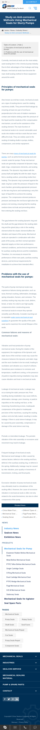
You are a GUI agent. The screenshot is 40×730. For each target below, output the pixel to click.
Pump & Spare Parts (13, 685)
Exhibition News (12, 537)
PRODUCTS (7, 543)
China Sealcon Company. (21, 716)
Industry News (21, 30)
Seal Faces (25, 625)
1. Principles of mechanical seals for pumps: (17, 48)
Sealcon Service (12, 669)
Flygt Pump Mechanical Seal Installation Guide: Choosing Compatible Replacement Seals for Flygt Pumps (30, 514)
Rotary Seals (27, 619)
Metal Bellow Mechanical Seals (18, 560)
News (12, 30)
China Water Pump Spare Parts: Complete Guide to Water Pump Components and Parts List (10, 510)
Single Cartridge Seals (15, 568)
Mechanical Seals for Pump (18, 548)
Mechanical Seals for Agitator (19, 599)
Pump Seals (10, 619)
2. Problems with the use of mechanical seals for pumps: (18, 53)
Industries (8, 663)
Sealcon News (11, 533)
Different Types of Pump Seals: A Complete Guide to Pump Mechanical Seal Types (30, 510)
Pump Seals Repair (12, 640)
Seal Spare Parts (12, 603)
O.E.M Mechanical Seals (15, 590)
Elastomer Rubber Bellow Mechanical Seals (20, 554)
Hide (20, 45)
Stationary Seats (12, 594)
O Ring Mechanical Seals (16, 573)
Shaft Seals (9, 625)
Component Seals (12, 646)
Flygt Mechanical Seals (15, 586)
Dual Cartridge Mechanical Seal (18, 577)
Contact (31, 2)
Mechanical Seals (12, 614)
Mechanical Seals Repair (14, 630)
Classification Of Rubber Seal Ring (30, 517)
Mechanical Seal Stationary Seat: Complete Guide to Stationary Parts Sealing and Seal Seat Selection (10, 514)
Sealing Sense (8, 517)
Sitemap (14, 722)
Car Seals (9, 635)
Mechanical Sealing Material (14, 676)
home (7, 30)
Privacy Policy (23, 722)
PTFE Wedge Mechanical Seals (18, 581)
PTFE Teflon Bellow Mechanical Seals (21, 564)
